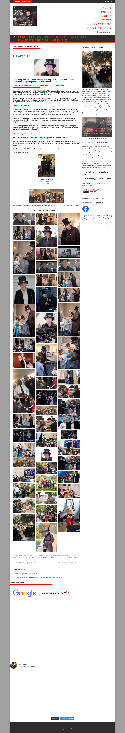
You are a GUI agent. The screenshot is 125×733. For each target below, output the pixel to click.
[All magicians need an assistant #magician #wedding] (75, 678)
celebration (41, 555)
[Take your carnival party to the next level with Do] (75, 693)
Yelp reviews (76, 557)
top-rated (63, 557)
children (47, 555)
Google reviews (64, 555)
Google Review (98, 202)
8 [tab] (103, 138)
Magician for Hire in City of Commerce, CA (26, 563)
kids (70, 555)
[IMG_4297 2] (46, 537)
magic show (24, 557)
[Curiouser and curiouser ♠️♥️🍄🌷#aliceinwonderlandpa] (23, 678)
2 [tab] (91, 138)
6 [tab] (99, 138)
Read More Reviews (88, 183)
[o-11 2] (69, 515)
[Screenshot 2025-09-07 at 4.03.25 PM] (24, 527)
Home (107, 8)
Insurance (104, 32)
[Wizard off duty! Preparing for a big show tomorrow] (49, 678)
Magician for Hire (18, 555)
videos (88, 198)
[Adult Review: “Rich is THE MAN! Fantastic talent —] (49, 693)
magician (29, 557)
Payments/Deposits (97, 28)
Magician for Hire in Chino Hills (39, 557)
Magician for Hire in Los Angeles (91, 216)
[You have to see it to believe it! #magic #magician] (49, 708)
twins (70, 557)
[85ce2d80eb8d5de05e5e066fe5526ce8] (24, 505)
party (49, 557)
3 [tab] (93, 138)
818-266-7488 (21, 55)
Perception (46, 183)
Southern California (55, 557)
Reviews (105, 20)
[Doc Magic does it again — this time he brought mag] (23, 708)
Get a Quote (102, 24)
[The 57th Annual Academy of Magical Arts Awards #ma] (102, 708)
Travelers (47, 181)
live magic (74, 555)
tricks (67, 557)
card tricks (35, 555)
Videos (106, 16)
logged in (23, 574)
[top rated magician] (90, 194)
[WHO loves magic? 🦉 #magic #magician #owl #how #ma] (23, 693)
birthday (30, 555)
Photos (106, 12)
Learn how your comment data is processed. (49, 577)
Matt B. (104, 167)
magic (18, 557)
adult (26, 555)
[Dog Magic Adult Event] (24, 490)
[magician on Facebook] (85, 211)
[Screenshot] (69, 491)
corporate (57, 555)
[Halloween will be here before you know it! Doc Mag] (102, 678)
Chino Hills (52, 555)
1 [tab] (89, 138)
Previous (84, 126)
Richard (24, 51)
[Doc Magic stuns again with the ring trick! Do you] (102, 693)
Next (110, 126)
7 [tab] (101, 138)
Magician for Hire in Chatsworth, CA (68, 563)
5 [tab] (97, 138)
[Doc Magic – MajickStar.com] (14, 37)
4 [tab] (95, 138)
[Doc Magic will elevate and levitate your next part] (75, 708)
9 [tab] (105, 138)
